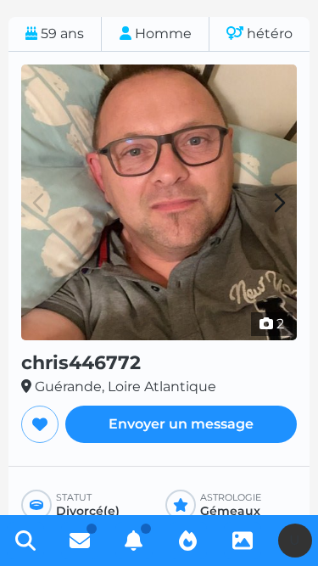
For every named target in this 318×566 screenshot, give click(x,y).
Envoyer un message (181, 424)
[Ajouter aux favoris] (40, 424)
